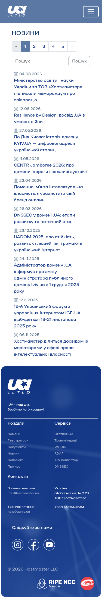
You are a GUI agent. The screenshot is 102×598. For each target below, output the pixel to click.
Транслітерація (66, 440)
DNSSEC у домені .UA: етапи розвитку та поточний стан (44, 215)
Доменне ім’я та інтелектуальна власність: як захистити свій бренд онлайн (48, 190)
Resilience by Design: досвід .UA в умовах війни (49, 115)
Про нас (14, 466)
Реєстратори (18, 440)
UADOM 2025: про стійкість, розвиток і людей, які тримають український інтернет (48, 240)
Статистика (63, 434)
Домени (14, 434)
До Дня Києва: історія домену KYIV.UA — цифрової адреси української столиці (46, 140)
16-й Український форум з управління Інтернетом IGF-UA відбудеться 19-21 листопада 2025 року (47, 313)
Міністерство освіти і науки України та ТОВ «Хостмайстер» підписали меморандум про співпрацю (48, 87)
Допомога (15, 460)
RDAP (59, 453)
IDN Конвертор (66, 460)
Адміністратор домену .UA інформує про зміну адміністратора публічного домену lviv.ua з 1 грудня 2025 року (46, 275)
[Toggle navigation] (91, 11)
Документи (17, 447)
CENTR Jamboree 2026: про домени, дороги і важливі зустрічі (50, 165)
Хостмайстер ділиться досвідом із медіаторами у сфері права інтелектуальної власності (51, 344)
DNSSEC (61, 466)
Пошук (79, 61)
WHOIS (60, 447)
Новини (13, 453)
